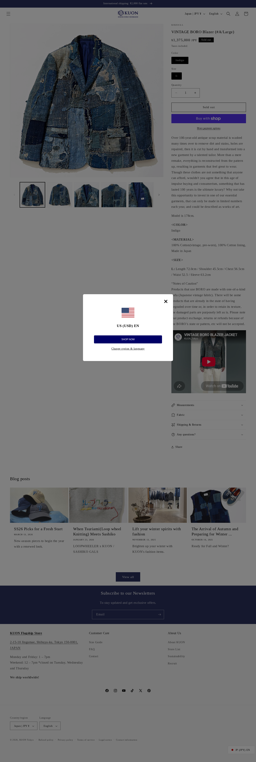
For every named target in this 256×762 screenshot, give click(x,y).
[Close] (166, 301)
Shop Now (128, 339)
